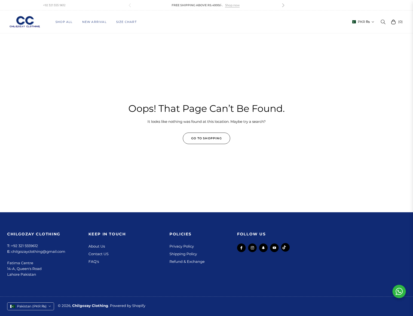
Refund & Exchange (187, 261)
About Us (96, 246)
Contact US (98, 254)
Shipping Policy (183, 254)
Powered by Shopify (127, 305)
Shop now (232, 5)
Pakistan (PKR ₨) (32, 306)
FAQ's (93, 261)
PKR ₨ (364, 22)
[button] (283, 5)
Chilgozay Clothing (90, 305)
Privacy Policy (181, 246)
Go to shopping (206, 138)
